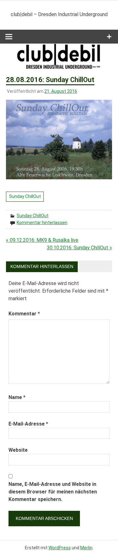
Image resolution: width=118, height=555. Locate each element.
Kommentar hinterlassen (42, 222)
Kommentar (24, 314)
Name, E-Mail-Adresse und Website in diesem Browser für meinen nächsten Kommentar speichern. (52, 491)
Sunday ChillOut (25, 196)
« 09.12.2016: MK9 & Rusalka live (42, 240)
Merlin (86, 547)
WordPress (59, 547)
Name (16, 397)
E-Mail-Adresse (28, 424)
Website (18, 450)
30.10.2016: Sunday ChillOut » (79, 248)
